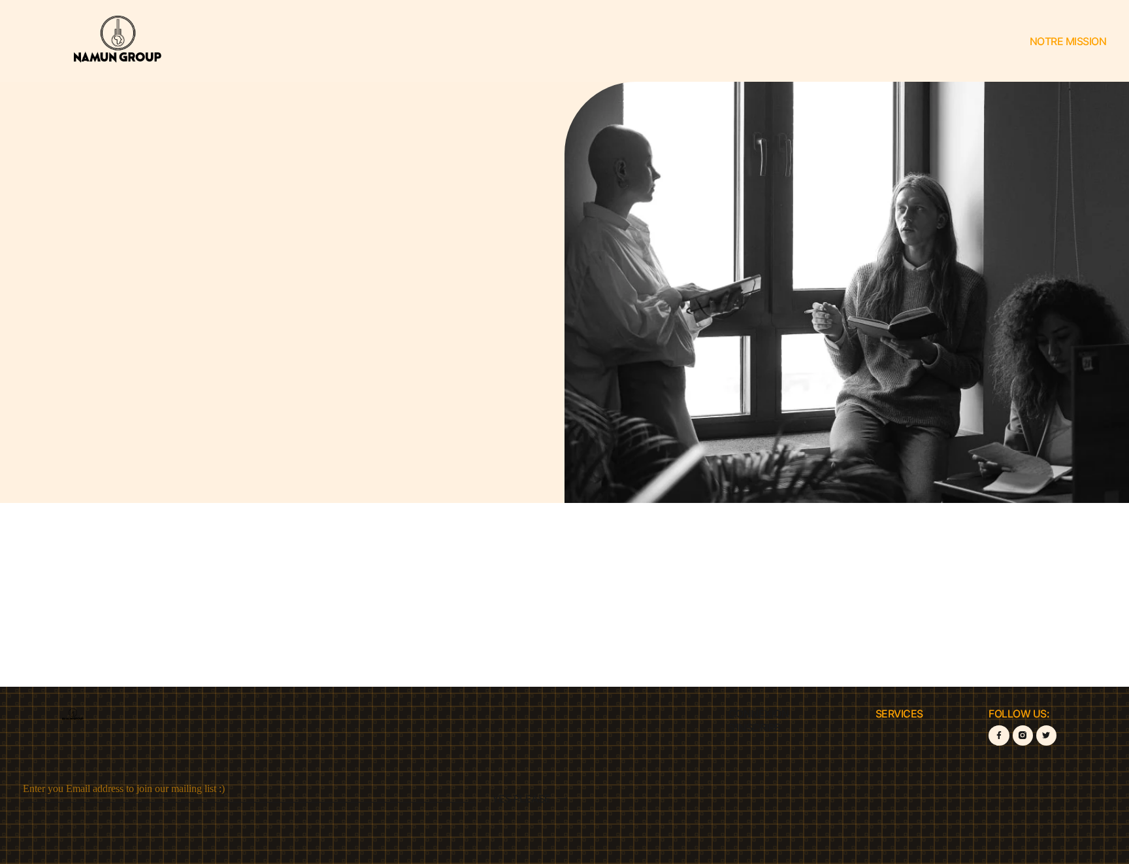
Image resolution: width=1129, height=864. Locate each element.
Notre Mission (1068, 41)
